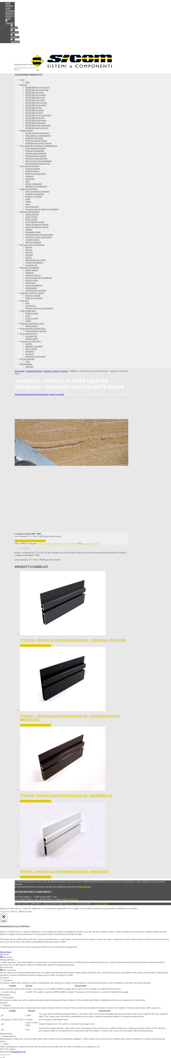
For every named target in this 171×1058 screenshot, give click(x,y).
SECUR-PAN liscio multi (35, 97)
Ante (27, 303)
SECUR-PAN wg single (34, 110)
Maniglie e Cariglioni (34, 346)
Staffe (28, 321)
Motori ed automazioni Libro (32, 323)
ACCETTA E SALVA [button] (7, 1049)
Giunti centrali (31, 217)
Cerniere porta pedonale (35, 153)
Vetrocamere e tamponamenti (38, 135)
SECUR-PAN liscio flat (34, 92)
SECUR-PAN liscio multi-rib (36, 128)
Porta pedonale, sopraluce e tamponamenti (38, 145)
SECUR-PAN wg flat (33, 107)
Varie (27, 82)
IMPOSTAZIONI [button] (25, 911)
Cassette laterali (32, 168)
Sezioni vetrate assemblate (37, 133)
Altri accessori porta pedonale (38, 161)
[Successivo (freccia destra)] (4, 1057)
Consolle (29, 255)
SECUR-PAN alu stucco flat (36, 90)
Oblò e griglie (31, 349)
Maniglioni (29, 351)
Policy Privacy (101, 904)
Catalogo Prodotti (10, 12)
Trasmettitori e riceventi (35, 290)
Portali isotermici (27, 359)
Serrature (29, 176)
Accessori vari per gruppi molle (38, 237)
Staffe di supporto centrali (36, 227)
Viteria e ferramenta (34, 262)
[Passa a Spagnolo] (15, 42)
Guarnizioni (30, 178)
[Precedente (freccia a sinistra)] (1, 1057)
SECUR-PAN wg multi (34, 112)
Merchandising (26, 364)
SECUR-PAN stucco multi (35, 105)
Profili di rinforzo (32, 171)
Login (8, 18)
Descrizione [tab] (25, 548)
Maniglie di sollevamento (36, 186)
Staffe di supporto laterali (36, 224)
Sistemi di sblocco (33, 275)
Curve (27, 204)
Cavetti (28, 257)
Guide (27, 199)
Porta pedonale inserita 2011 (37, 163)
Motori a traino (31, 280)
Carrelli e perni (31, 318)
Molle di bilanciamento (30, 211)
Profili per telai (31, 313)
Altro (22, 79)
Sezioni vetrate (26, 130)
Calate (28, 201)
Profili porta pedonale (34, 151)
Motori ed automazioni (29, 267)
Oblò (27, 181)
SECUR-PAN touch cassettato (37, 125)
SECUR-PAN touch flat (34, 118)
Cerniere (28, 250)
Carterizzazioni (31, 338)
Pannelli (23, 85)
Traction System (32, 239)
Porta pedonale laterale (35, 156)
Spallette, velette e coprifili (32, 293)
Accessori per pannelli (29, 166)
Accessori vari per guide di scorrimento (41, 209)
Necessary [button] (4, 954)
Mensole (29, 252)
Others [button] (3, 1041)
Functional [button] (4, 977)
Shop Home (19, 371)
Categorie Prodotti (34, 371)
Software (29, 366)
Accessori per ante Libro (30, 341)
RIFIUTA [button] (13, 911)
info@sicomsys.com (69, 899)
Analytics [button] (4, 1002)
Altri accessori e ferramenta (32, 244)
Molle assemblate (33, 242)
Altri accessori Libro (28, 333)
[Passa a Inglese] (14, 28)
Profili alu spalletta (33, 298)
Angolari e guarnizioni (34, 194)
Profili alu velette (32, 295)
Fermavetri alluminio (34, 138)
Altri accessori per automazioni (38, 277)
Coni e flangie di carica (34, 222)
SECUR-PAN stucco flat (35, 100)
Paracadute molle (33, 232)
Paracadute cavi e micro (35, 260)
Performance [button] (5, 995)
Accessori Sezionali (90, 543)
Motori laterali (31, 270)
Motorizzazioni (31, 326)
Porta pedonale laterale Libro (33, 328)
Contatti (10, 16)
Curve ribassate (32, 206)
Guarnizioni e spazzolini (35, 356)
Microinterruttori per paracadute (39, 234)
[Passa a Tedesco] (15, 32)
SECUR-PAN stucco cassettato (38, 115)
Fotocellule (30, 283)
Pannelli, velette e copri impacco (39, 308)
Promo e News (9, 7)
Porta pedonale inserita (35, 148)
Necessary (7, 957)
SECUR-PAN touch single (35, 120)
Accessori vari (31, 265)
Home (7, 3)
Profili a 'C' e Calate (33, 196)
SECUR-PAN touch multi (35, 123)
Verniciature (30, 305)
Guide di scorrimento (29, 189)
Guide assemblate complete (37, 191)
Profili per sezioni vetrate (36, 140)
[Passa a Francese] (15, 37)
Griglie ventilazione (33, 184)
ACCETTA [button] (5, 911)
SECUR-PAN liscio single (35, 95)
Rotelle (28, 247)
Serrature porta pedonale (36, 158)
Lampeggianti (31, 288)
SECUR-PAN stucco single (36, 102)
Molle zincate (31, 219)
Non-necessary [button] (6, 967)
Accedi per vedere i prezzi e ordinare (30, 541)
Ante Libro (24, 300)
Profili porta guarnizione (35, 173)
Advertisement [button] (6, 1033)
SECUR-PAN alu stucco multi (37, 87)
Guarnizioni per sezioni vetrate (38, 143)
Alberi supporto (32, 214)
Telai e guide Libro (28, 310)
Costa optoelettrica (33, 285)
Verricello (29, 272)
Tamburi (28, 229)
